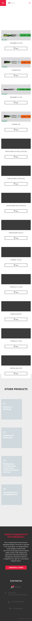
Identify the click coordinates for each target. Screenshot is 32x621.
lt (24, 3)
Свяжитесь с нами (16, 568)
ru (29, 3)
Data (17, 48)
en (26, 3)
